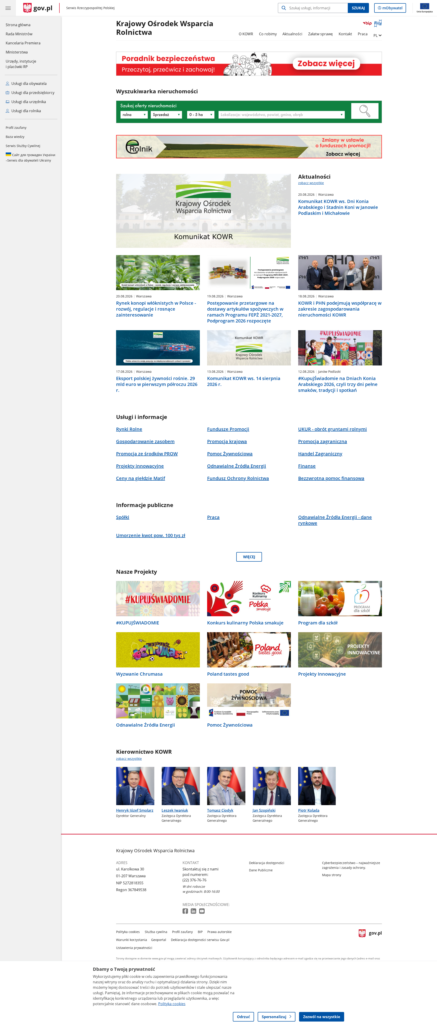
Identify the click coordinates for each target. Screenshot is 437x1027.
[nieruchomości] (249, 64)
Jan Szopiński (264, 810)
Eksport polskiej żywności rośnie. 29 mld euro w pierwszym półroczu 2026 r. (156, 384)
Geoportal (158, 940)
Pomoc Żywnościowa (230, 725)
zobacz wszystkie (311, 183)
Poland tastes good (228, 674)
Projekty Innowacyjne (322, 674)
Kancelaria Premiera (23, 43)
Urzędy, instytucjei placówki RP (21, 64)
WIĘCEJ (249, 556)
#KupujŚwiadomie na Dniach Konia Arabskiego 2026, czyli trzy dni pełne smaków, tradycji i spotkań (338, 384)
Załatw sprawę (320, 33)
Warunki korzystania (131, 940)
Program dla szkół (318, 623)
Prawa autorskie (219, 932)
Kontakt (345, 33)
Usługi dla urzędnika (28, 101)
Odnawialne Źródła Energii (145, 725)
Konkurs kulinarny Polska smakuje (245, 623)
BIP (200, 932)
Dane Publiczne (261, 870)
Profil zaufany (16, 127)
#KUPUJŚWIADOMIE (137, 623)
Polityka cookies (128, 932)
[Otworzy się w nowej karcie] (186, 911)
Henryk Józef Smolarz (134, 810)
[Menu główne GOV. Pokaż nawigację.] (8, 8)
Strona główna (23, 24)
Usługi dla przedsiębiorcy (32, 92)
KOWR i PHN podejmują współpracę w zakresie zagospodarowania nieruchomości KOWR (339, 309)
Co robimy (268, 33)
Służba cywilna (156, 932)
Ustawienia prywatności (134, 948)
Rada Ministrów (19, 33)
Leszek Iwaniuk (175, 810)
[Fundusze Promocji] (249, 147)
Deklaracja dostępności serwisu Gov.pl (200, 940)
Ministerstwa (17, 52)
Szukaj (358, 7)
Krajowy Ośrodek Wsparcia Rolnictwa (164, 28)
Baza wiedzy (15, 136)
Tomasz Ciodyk (220, 810)
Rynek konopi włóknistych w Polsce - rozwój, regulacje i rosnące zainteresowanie (156, 309)
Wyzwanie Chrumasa (139, 674)
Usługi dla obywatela (28, 83)
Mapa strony (331, 875)
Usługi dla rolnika (25, 110)
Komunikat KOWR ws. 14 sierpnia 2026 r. (243, 381)
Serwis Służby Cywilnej (23, 146)
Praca (363, 33)
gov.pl (375, 938)
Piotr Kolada (308, 810)
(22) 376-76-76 (194, 879)
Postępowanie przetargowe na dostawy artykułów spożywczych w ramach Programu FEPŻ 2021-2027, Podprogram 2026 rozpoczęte (245, 312)
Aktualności (292, 33)
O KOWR (246, 33)
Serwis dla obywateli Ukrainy (30, 157)
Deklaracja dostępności (266, 863)
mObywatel (392, 9)
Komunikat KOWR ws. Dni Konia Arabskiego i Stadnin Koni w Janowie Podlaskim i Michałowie (338, 207)
